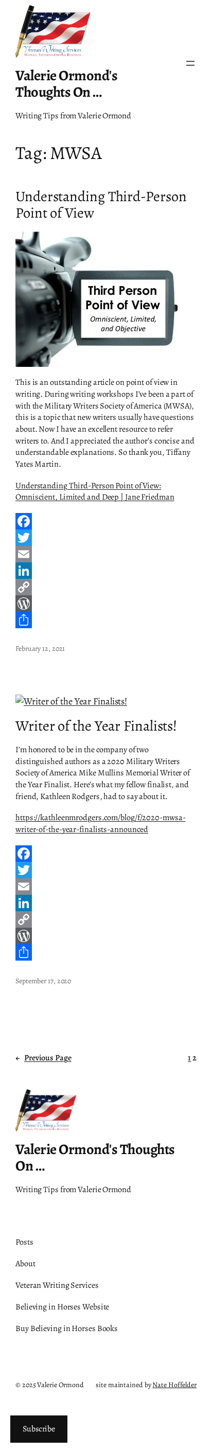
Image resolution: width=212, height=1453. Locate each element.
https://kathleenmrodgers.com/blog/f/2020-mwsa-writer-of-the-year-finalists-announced (100, 823)
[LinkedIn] (106, 570)
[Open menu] (190, 63)
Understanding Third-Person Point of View (100, 204)
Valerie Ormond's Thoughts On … (66, 83)
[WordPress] (106, 603)
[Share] (106, 620)
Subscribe (39, 1428)
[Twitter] (106, 537)
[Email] (106, 554)
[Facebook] (106, 521)
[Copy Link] (106, 587)
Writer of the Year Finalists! (96, 726)
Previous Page (43, 1058)
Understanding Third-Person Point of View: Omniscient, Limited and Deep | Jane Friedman (94, 491)
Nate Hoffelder (174, 1385)
